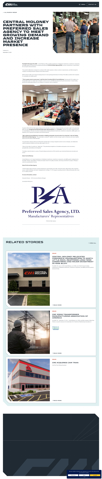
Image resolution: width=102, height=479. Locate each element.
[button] (82, 4)
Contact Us (92, 4)
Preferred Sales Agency (51, 221)
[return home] (11, 4)
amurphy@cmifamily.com (27, 181)
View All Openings (51, 435)
